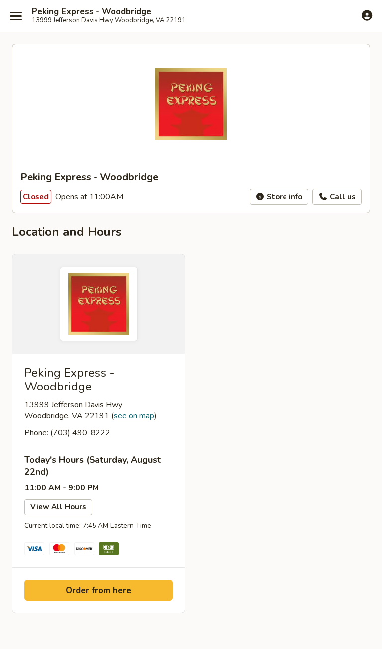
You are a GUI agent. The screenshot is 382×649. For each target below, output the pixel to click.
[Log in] (367, 15)
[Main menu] (16, 16)
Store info (283, 197)
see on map (134, 415)
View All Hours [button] (58, 507)
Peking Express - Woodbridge (91, 12)
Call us (342, 197)
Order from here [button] (98, 590)
